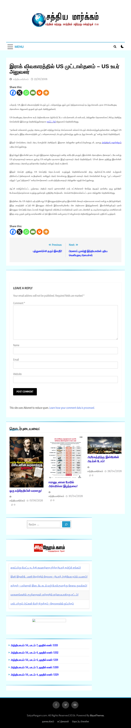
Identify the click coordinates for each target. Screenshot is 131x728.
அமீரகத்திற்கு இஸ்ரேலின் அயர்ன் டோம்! (103, 459)
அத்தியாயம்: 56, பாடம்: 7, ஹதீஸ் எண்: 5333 (34, 645)
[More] (46, 93)
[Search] (66, 524)
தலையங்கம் (48, 721)
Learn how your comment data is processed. (72, 407)
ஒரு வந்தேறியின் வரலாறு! (26, 490)
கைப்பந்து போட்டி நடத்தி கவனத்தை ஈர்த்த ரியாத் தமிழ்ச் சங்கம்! (46, 567)
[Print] (39, 93)
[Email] (33, 93)
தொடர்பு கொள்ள (80, 721)
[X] (20, 93)
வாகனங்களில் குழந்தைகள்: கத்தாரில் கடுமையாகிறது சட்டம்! (44, 594)
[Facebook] (13, 93)
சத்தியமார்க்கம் (21, 79)
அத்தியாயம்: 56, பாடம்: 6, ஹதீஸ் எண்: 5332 (34, 652)
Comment (19, 303)
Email (16, 359)
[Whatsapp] (26, 93)
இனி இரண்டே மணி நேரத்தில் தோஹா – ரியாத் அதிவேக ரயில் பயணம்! (49, 576)
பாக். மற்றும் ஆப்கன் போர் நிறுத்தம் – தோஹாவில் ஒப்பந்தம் (42, 603)
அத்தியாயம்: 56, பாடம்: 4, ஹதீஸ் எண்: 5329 (35, 674)
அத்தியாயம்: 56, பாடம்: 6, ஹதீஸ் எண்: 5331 (34, 660)
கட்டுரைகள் (63, 721)
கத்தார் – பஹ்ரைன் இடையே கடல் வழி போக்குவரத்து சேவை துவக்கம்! (49, 585)
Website (17, 374)
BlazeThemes (97, 715)
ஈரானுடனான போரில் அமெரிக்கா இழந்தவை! (63, 484)
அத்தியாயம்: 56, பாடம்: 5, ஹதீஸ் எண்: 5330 (35, 667)
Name (16, 345)
